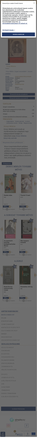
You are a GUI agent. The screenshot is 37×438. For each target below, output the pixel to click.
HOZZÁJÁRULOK (18, 34)
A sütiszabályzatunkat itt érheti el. (14, 22)
